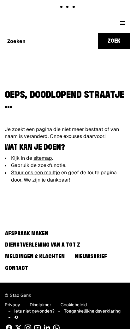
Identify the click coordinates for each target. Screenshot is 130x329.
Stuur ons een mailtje (35, 172)
